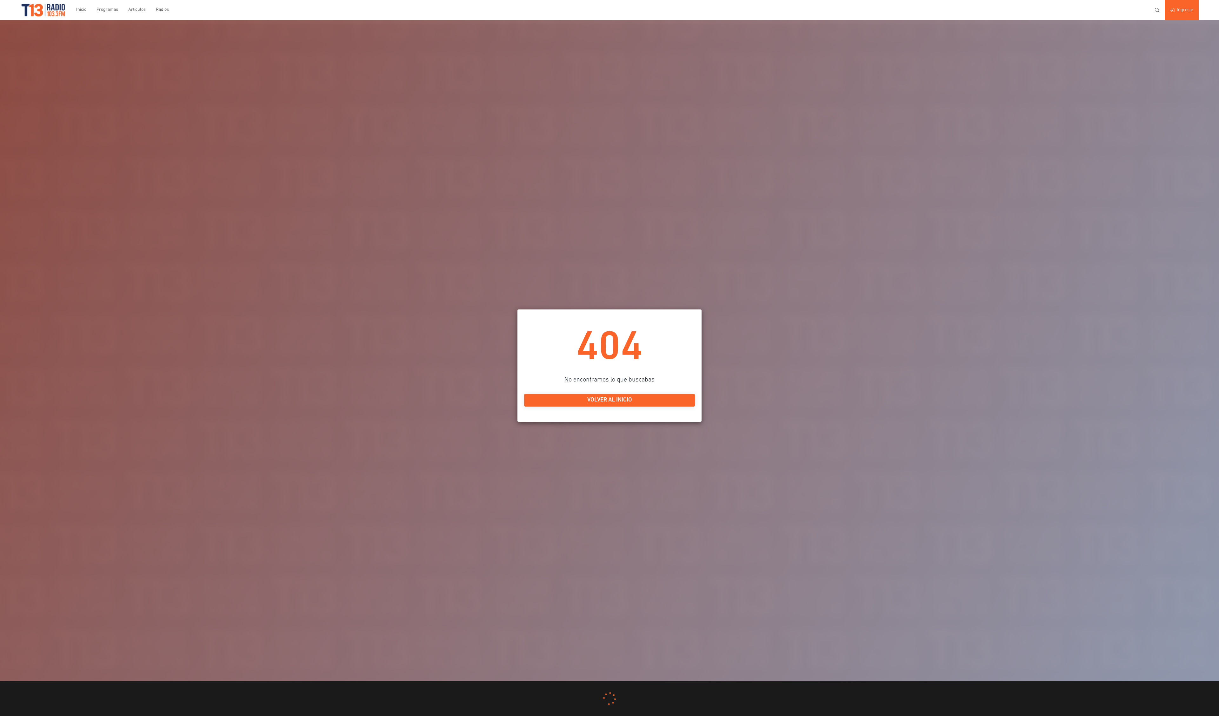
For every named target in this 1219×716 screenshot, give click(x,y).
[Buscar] (1157, 10)
